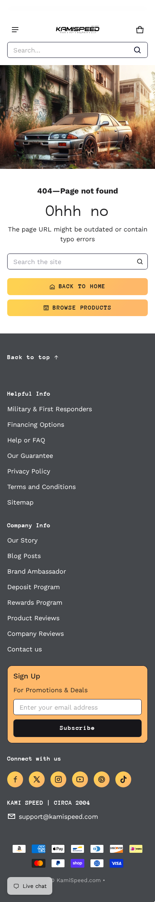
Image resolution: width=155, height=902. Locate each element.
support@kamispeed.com (58, 816)
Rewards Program (34, 602)
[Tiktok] (123, 779)
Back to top (28, 357)
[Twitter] (37, 779)
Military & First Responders (49, 409)
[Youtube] (80, 779)
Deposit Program (33, 587)
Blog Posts (24, 556)
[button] (77, 50)
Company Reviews (35, 633)
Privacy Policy (28, 471)
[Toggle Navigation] (15, 30)
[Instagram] (58, 779)
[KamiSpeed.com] (77, 29)
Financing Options (35, 424)
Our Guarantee (30, 455)
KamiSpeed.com (79, 880)
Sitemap (20, 502)
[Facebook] (15, 779)
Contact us (24, 649)
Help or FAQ (26, 440)
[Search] (140, 261)
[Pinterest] (102, 779)
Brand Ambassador (36, 571)
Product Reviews (33, 618)
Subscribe (77, 727)
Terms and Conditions (41, 486)
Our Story (22, 540)
